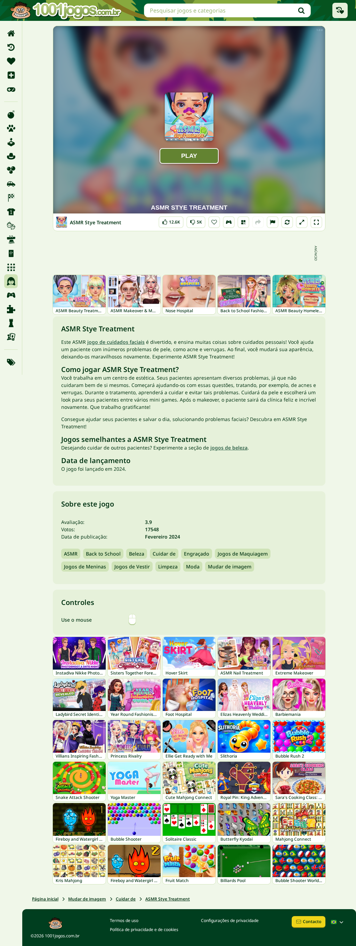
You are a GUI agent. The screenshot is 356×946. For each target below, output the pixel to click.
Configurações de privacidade (230, 920)
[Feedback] (272, 222)
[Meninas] (11, 281)
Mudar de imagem (229, 566)
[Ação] (11, 114)
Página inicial (45, 899)
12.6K (172, 220)
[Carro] (11, 184)
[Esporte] (11, 212)
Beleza (136, 553)
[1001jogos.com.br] (65, 10)
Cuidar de (164, 553)
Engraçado (196, 553)
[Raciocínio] (11, 323)
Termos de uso (124, 920)
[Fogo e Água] (11, 226)
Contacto (312, 921)
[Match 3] (11, 267)
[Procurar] (301, 10)
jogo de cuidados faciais (116, 342)
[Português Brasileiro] (338, 922)
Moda (193, 566)
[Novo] (11, 75)
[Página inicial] (11, 33)
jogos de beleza (229, 447)
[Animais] (11, 128)
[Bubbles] (11, 170)
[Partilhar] (258, 222)
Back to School (103, 553)
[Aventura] (11, 156)
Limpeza (168, 566)
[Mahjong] (11, 253)
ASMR (71, 553)
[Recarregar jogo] (287, 222)
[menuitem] (11, 33)
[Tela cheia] (316, 222)
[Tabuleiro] (11, 337)
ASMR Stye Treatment (167, 899)
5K (195, 220)
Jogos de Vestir (132, 566)
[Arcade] (11, 142)
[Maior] (302, 222)
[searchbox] (227, 10)
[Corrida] (11, 198)
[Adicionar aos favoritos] (214, 222)
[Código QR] (243, 222)
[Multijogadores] (11, 295)
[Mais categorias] (11, 362)
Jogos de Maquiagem (243, 553)
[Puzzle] (11, 309)
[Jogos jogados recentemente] (340, 10)
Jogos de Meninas (85, 566)
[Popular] (11, 89)
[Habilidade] (11, 239)
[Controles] (229, 222)
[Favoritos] (11, 61)
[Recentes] (11, 47)
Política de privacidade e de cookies (144, 929)
